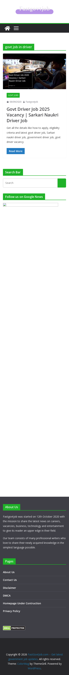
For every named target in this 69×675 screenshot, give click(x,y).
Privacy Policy (11, 611)
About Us (9, 572)
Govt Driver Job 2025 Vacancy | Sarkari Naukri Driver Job (32, 114)
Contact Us (10, 580)
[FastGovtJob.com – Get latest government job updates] (7, 28)
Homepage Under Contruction (22, 603)
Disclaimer (9, 588)
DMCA (6, 595)
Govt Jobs (13, 95)
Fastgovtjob (32, 101)
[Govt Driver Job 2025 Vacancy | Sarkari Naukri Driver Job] (34, 71)
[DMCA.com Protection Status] (14, 628)
